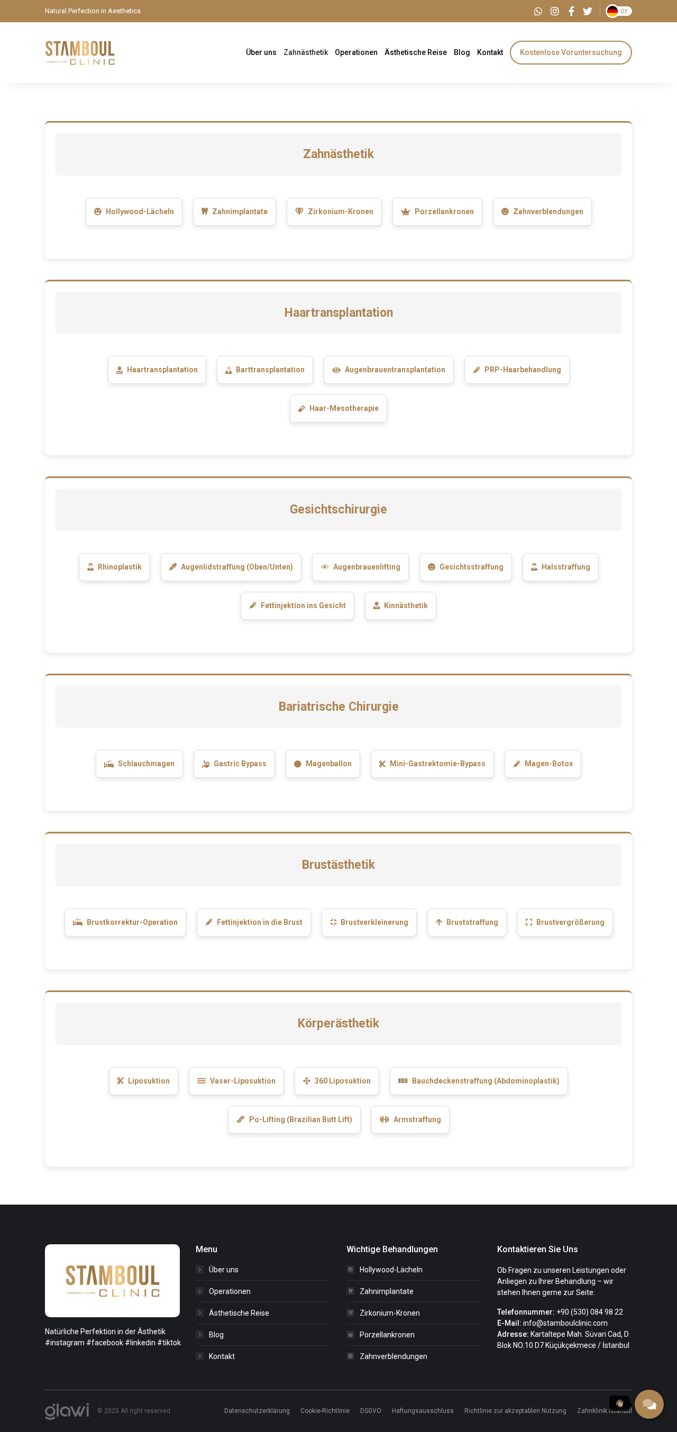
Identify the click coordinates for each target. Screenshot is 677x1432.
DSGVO (370, 1411)
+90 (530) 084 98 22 (589, 1312)
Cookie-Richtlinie (325, 1411)
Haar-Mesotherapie (344, 408)
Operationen (230, 1291)
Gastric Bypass (240, 763)
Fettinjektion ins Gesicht (303, 605)
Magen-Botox (549, 763)
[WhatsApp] (538, 11)
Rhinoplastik (120, 567)
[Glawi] (67, 1411)
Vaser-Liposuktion (243, 1081)
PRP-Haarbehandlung (522, 369)
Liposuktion (149, 1081)
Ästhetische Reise (239, 1313)
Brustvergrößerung (570, 922)
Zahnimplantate (240, 211)
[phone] (649, 1404)
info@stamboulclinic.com (565, 1323)
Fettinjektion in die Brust (260, 922)
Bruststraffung (472, 922)
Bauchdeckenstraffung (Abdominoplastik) (486, 1081)
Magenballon (329, 763)
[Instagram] (555, 11)
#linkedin (140, 1342)
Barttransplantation (270, 369)
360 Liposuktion (343, 1081)
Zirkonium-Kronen (340, 211)
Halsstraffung (566, 567)
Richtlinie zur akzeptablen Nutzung (515, 1411)
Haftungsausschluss (423, 1411)
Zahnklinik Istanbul (604, 1411)
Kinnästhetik (406, 605)
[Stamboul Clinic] (80, 52)
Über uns (224, 1269)
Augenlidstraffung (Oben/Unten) (237, 567)
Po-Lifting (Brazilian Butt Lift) (300, 1119)
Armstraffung (417, 1119)
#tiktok (169, 1342)
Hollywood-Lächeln (140, 211)
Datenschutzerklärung (257, 1411)
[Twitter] (587, 11)
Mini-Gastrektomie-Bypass (438, 763)
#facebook (104, 1342)
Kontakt (222, 1356)
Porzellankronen (444, 211)
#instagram (65, 1342)
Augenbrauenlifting (366, 567)
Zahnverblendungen (548, 211)
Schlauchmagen (146, 763)
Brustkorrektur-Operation (132, 922)
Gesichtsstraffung (472, 567)
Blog (216, 1334)
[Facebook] (571, 11)
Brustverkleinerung (374, 922)
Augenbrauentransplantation (395, 369)
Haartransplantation (162, 369)
